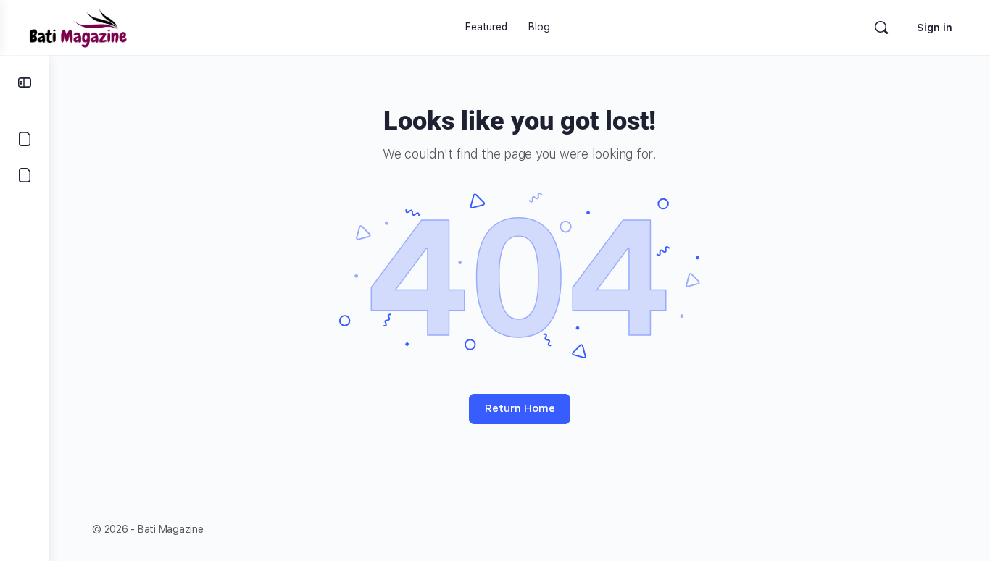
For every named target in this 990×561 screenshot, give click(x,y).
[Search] (881, 27)
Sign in (934, 27)
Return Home (520, 408)
